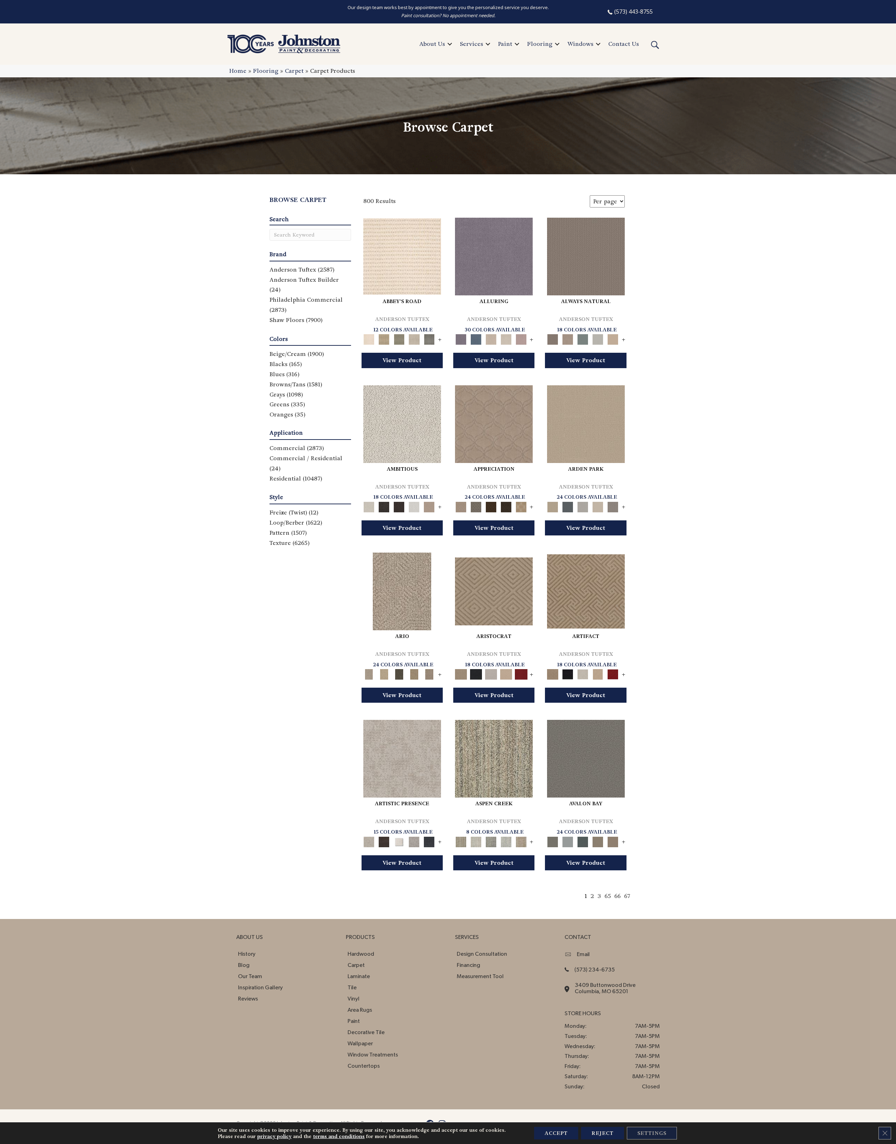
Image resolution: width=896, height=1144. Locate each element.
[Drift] (598, 506)
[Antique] (384, 673)
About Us (432, 44)
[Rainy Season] (505, 841)
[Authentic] (586, 423)
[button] (450, 44)
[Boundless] (399, 339)
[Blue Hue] (567, 506)
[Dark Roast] (399, 506)
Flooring (539, 44)
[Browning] (505, 506)
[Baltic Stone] (402, 758)
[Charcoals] (384, 506)
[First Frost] (414, 506)
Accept (556, 1133)
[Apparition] (399, 673)
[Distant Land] (613, 841)
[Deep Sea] (429, 841)
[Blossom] (520, 339)
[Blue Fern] (582, 339)
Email (583, 954)
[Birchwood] (494, 591)
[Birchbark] (505, 339)
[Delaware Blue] (429, 339)
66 (617, 896)
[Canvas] (402, 423)
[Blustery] (598, 339)
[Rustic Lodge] (520, 841)
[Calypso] (567, 841)
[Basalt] (490, 339)
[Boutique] (613, 339)
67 (627, 896)
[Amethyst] (494, 256)
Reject (603, 1133)
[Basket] (567, 339)
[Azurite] (475, 339)
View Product (402, 360)
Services (471, 44)
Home (237, 71)
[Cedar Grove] (494, 758)
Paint (505, 44)
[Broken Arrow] (429, 673)
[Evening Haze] (613, 506)
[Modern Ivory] (475, 841)
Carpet (294, 71)
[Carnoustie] (520, 506)
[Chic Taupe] (414, 339)
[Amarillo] (494, 423)
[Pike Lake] (490, 841)
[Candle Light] (399, 841)
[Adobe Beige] (402, 591)
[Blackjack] (475, 673)
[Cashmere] (505, 673)
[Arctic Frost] (475, 506)
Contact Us (623, 44)
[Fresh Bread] (429, 506)
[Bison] (490, 506)
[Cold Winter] (414, 841)
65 (607, 896)
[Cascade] (490, 673)
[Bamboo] (384, 339)
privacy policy (274, 1136)
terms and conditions (339, 1136)
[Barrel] (586, 256)
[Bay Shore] (414, 673)
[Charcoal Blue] (582, 841)
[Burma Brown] (384, 841)
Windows (580, 44)
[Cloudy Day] (582, 506)
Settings (651, 1133)
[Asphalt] (586, 758)
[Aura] (402, 256)
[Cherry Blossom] (520, 673)
